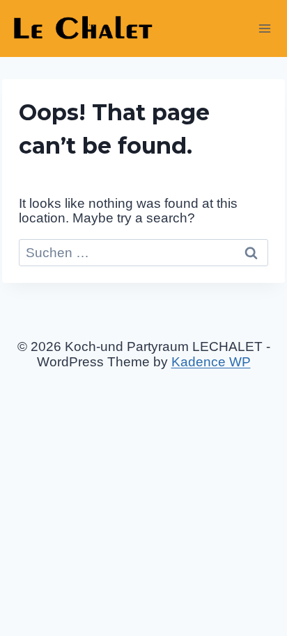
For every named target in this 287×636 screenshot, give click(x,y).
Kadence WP (211, 361)
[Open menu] (264, 28)
